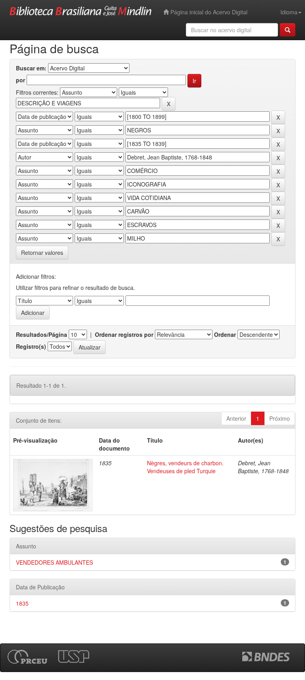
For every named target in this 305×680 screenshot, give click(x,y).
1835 (22, 603)
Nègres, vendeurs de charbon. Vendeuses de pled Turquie (185, 467)
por (20, 80)
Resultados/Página (41, 334)
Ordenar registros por (124, 334)
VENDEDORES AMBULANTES (54, 562)
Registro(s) (31, 346)
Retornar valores (42, 252)
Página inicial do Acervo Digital (208, 12)
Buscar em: (31, 68)
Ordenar (225, 334)
